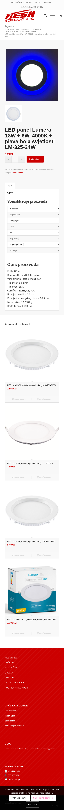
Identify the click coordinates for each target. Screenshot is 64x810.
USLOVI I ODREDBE (14, 683)
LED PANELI (18, 173)
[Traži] (44, 15)
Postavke (32, 804)
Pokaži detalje (45, 399)
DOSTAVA (9, 678)
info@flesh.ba (14, 771)
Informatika (10, 716)
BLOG (38, 2)
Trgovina (9, 26)
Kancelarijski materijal (15, 726)
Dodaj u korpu (35, 159)
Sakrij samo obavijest (43, 798)
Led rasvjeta (10, 711)
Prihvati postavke (20, 798)
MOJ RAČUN (16, 2)
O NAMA (47, 2)
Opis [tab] (10, 186)
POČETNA (10, 663)
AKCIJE (28, 2)
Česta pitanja (14, 779)
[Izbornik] (51, 15)
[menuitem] (16, 2)
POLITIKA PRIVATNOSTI (16, 688)
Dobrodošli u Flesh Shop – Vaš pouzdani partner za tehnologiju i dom (30, 748)
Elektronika (10, 721)
